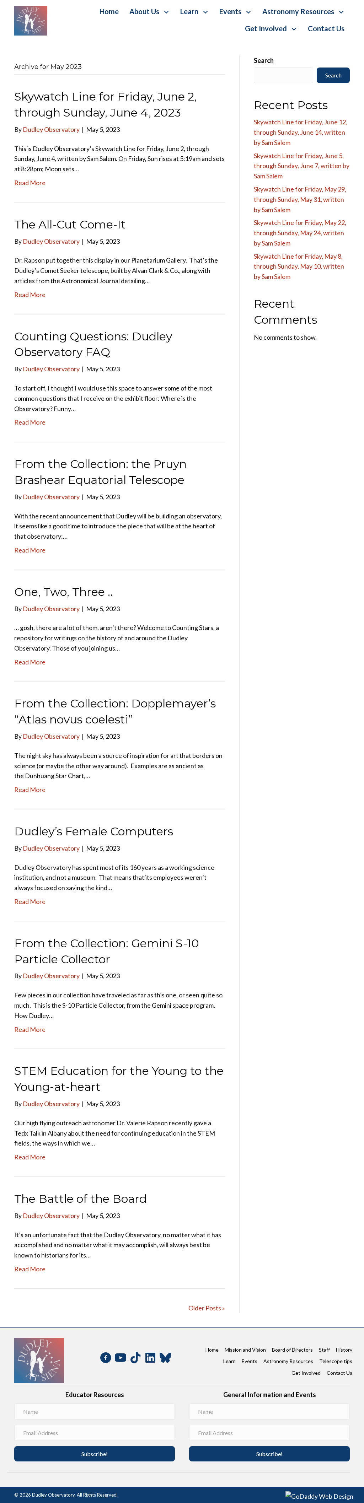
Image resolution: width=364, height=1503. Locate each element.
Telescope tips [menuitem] (335, 1361)
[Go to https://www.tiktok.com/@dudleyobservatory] (135, 1358)
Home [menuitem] (212, 1349)
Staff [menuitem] (324, 1349)
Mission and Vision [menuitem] (245, 1349)
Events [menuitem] (249, 1361)
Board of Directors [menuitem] (292, 1349)
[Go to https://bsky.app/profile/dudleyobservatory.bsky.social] (165, 1357)
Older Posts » (206, 1308)
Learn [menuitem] (229, 1361)
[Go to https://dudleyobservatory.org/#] (150, 1358)
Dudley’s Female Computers (93, 831)
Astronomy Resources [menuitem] (288, 1361)
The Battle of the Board (80, 1199)
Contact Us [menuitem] (339, 1372)
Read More (30, 183)
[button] (166, 12)
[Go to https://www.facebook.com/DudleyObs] (105, 1358)
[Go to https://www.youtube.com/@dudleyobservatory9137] (120, 1358)
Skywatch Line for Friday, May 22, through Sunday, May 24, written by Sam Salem (300, 233)
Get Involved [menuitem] (306, 1372)
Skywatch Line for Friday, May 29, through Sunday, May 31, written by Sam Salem (300, 199)
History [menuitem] (344, 1349)
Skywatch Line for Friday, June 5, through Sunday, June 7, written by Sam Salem (301, 166)
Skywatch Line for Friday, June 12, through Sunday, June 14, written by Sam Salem (300, 132)
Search (264, 60)
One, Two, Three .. (63, 592)
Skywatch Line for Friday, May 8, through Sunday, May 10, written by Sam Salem (299, 266)
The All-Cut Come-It (70, 224)
